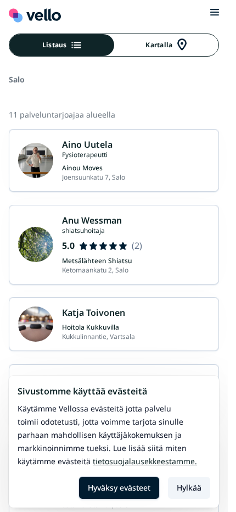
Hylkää (189, 487)
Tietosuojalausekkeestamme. (145, 461)
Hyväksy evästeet (119, 487)
